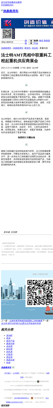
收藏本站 (13, 2)
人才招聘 (16, 373)
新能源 (47, 40)
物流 (41, 40)
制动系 (9, 349)
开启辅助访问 (7, 5)
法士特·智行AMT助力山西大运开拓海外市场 (21, 323)
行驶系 (9, 354)
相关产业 (10, 341)
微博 (19, 2)
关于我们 (8, 373)
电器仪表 (10, 360)
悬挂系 (9, 357)
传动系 (35, 48)
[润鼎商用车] (10, 11)
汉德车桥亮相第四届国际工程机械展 (25, 321)
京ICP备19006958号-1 (21, 398)
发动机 (9, 335)
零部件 (27, 48)
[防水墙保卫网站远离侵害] (13, 367)
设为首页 (5, 2)
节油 (36, 43)
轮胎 (8, 363)
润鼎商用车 (6, 48)
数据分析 (10, 343)
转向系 (9, 352)
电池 (8, 338)
